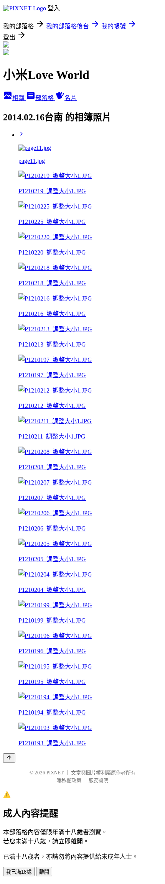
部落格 (45, 98)
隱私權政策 (68, 780)
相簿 (19, 98)
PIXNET (55, 773)
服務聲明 (99, 780)
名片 (70, 98)
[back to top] (9, 758)
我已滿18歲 (18, 872)
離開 (44, 872)
